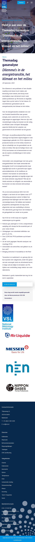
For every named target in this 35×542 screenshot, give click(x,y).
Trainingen (4, 449)
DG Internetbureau (19, 538)
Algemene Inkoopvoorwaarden (10, 524)
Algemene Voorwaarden (8, 521)
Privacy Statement (7, 530)
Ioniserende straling (7, 482)
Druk (3, 479)
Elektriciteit (5, 466)
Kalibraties (5, 436)
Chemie (4, 462)
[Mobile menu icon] (31, 2)
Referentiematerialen (8, 443)
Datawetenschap (6, 485)
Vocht (3, 498)
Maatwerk (4, 440)
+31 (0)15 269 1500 (9, 421)
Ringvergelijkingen (7, 446)
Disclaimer (5, 527)
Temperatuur (5, 475)
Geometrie (5, 469)
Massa (3, 488)
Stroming (4, 491)
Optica (3, 472)
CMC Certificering (6, 452)
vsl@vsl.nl (6, 424)
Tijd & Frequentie (7, 495)
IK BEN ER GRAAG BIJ (9, 284)
